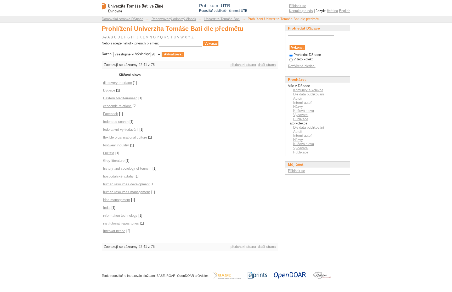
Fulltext (108, 153)
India (106, 208)
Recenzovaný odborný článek (173, 19)
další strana (267, 65)
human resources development (126, 184)
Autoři (297, 98)
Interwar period (114, 231)
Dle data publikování (308, 94)
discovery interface (117, 83)
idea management (116, 200)
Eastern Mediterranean (120, 98)
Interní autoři (302, 103)
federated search (115, 122)
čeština (332, 11)
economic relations (117, 106)
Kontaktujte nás (301, 11)
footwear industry (116, 145)
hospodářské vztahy (118, 176)
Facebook (110, 114)
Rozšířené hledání (301, 66)
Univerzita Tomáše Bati (222, 19)
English (344, 11)
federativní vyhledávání (120, 129)
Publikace (300, 119)
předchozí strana (243, 65)
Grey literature (114, 161)
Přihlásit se (297, 6)
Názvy (298, 106)
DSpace (109, 90)
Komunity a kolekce (308, 90)
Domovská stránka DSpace (122, 19)
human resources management (126, 192)
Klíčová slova (303, 111)
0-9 (104, 37)
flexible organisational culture (125, 137)
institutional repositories (121, 223)
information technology (120, 215)
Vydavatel (300, 115)
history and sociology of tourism (127, 168)
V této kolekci (303, 59)
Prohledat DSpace (307, 55)
